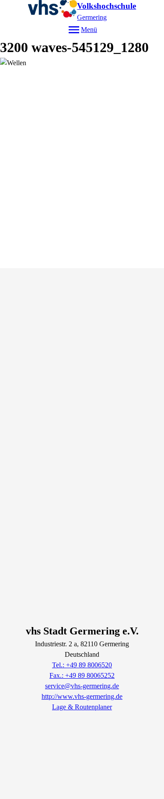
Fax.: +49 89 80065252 (82, 675)
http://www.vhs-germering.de (82, 696)
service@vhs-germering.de (82, 686)
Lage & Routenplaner (82, 707)
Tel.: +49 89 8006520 (82, 665)
